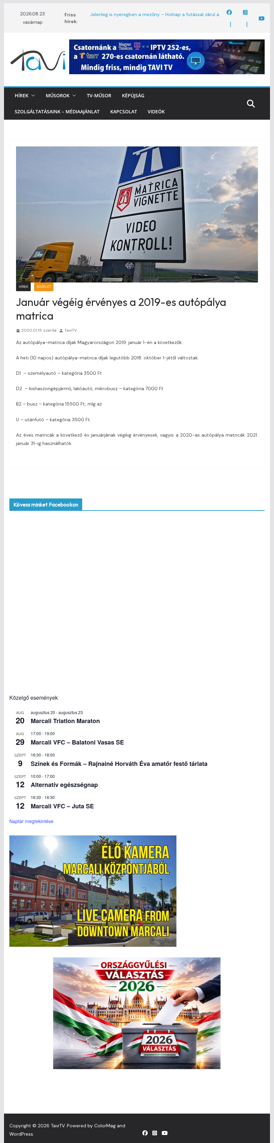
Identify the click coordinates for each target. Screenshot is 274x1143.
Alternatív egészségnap (64, 784)
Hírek (21, 95)
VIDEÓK (156, 111)
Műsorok (58, 95)
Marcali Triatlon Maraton (65, 720)
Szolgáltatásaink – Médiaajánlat (57, 111)
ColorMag (105, 1126)
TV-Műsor (99, 95)
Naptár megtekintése (31, 821)
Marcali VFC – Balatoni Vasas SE (77, 742)
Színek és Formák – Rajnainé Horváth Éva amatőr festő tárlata (119, 763)
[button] (31, 95)
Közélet (44, 286)
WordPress (21, 1134)
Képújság (133, 95)
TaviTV (70, 330)
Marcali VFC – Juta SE (62, 806)
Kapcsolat (123, 111)
